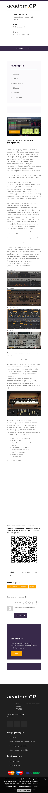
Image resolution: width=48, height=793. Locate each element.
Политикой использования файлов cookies (22, 786)
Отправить (20, 615)
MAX (19, 709)
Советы (16, 74)
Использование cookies (18, 750)
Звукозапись (18, 83)
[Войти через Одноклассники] (36, 602)
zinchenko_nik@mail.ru (22, 34)
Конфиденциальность (18, 746)
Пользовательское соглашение (22, 742)
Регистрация (14, 765)
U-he (24, 242)
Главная (19, 48)
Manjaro (23, 587)
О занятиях (17, 97)
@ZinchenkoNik (19, 27)
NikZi (12, 572)
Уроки (15, 79)
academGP (21, 6)
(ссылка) (28, 438)
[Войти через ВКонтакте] (28, 602)
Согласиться (24, 790)
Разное (16, 93)
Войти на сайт (14, 761)
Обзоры (16, 88)
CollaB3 (24, 360)
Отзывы (12, 737)
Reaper (32, 587)
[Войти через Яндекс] (32, 602)
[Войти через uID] (24, 602)
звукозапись (13, 587)
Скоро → (16, 654)
